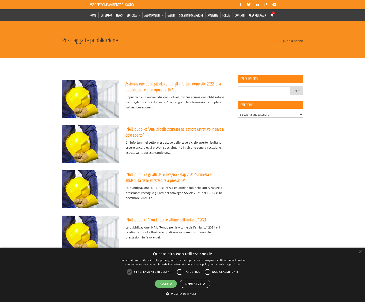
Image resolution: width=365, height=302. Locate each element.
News (119, 15)
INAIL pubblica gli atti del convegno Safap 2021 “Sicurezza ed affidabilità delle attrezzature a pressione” (169, 177)
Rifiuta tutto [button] (195, 283)
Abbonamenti (152, 15)
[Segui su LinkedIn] (257, 4)
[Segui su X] (248, 4)
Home (93, 15)
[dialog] (182, 275)
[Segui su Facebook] (240, 4)
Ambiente (213, 15)
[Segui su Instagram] (265, 4)
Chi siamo (106, 15)
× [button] (360, 252)
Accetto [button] (166, 283)
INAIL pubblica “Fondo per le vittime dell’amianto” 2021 (165, 220)
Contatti (240, 15)
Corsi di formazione (191, 15)
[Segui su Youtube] (274, 4)
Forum (226, 15)
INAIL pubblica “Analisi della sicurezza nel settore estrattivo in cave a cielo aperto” (174, 132)
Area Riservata (257, 15)
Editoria (132, 15)
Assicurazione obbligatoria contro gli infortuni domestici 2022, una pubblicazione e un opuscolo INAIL (173, 86)
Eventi (171, 15)
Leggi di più (233, 264)
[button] (182, 294)
